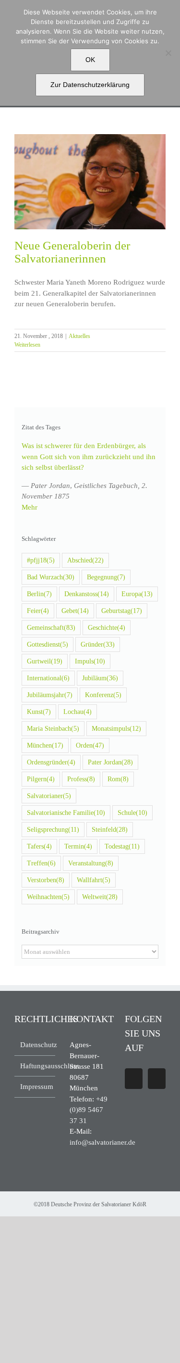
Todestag (122, 846)
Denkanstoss (86, 594)
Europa (137, 594)
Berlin (39, 594)
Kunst (39, 711)
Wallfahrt (93, 880)
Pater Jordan (110, 762)
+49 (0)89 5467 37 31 (89, 1110)
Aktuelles (79, 336)
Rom (118, 779)
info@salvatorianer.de (102, 1142)
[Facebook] (134, 1078)
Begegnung (106, 577)
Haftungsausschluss (35, 1066)
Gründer (98, 644)
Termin (78, 846)
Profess (81, 779)
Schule (132, 812)
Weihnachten (48, 896)
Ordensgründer (51, 762)
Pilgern (41, 779)
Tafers (39, 846)
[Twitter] (157, 1078)
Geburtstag (121, 610)
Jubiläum (100, 678)
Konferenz (103, 695)
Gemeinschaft (51, 627)
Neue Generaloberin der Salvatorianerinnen (72, 252)
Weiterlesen (27, 344)
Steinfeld (110, 829)
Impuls (90, 661)
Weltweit (100, 896)
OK (90, 59)
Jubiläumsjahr (49, 695)
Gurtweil (44, 661)
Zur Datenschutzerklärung (90, 84)
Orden (90, 745)
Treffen (41, 863)
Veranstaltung (90, 863)
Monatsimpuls (116, 728)
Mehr (29, 507)
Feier (38, 610)
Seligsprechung (53, 829)
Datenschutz (35, 1045)
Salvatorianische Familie (66, 812)
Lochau (77, 711)
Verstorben (45, 880)
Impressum (35, 1086)
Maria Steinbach (53, 728)
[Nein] (168, 53)
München (45, 745)
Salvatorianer (49, 796)
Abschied (85, 560)
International (48, 678)
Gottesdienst (47, 644)
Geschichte (106, 627)
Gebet (75, 610)
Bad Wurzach (50, 577)
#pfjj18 (41, 560)
